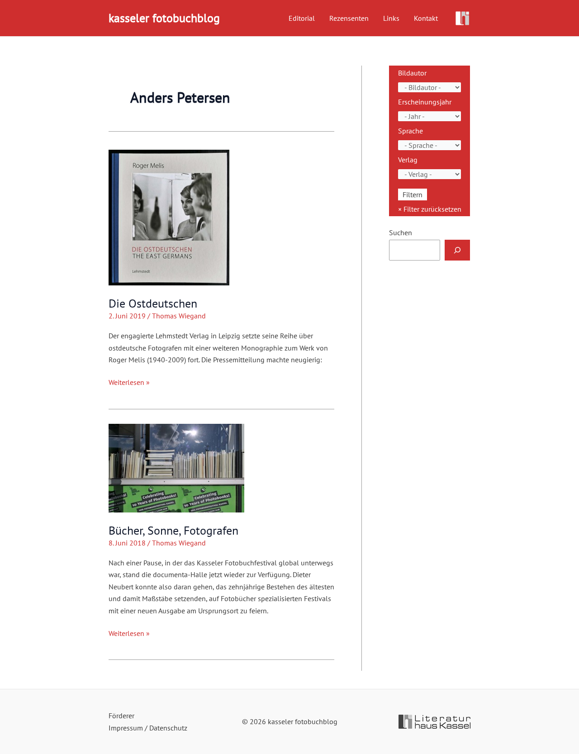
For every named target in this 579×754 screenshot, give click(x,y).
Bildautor (412, 72)
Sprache (410, 130)
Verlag (408, 159)
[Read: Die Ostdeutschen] (169, 216)
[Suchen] (457, 250)
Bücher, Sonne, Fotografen (173, 530)
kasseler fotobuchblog (164, 17)
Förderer (121, 715)
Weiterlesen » (129, 382)
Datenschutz (168, 727)
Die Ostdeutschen (153, 303)
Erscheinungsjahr (424, 101)
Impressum (126, 727)
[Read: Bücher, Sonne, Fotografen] (176, 467)
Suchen (400, 232)
